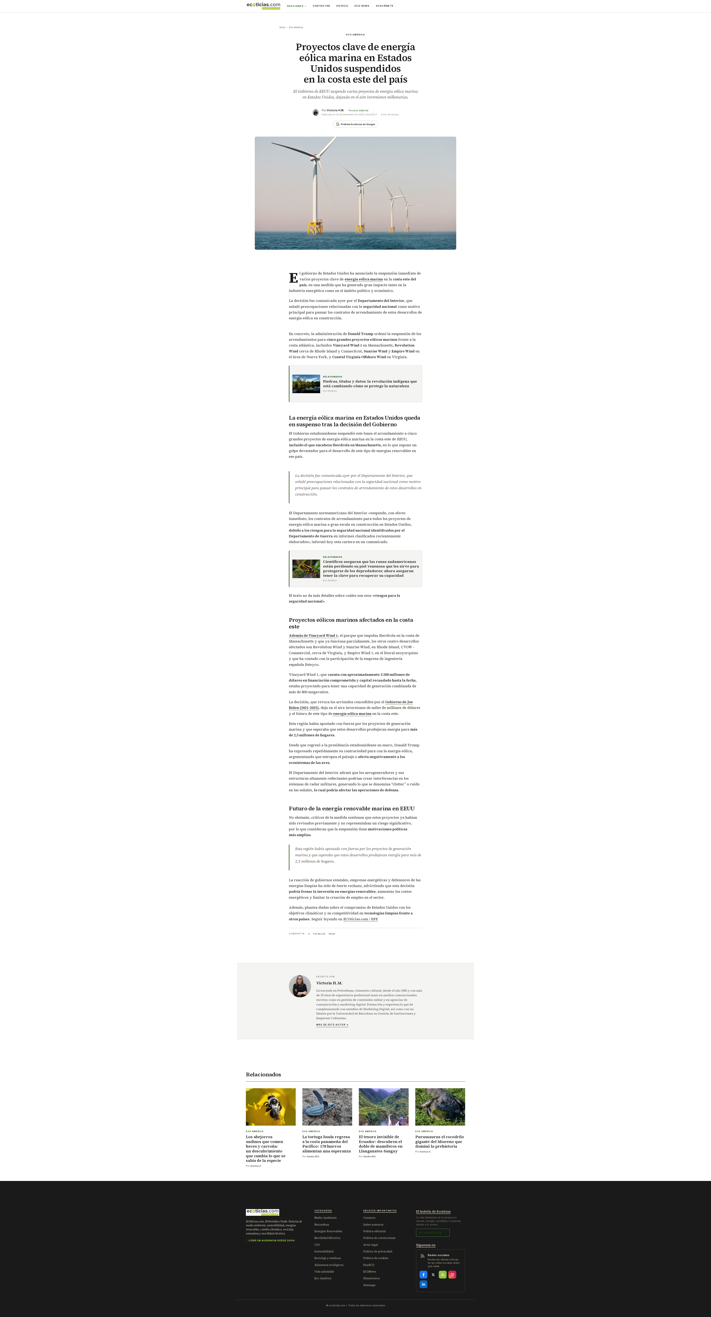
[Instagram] (452, 1274)
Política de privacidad (377, 1251)
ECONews (369, 1272)
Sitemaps (369, 1285)
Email (332, 933)
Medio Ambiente (325, 1218)
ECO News (362, 5)
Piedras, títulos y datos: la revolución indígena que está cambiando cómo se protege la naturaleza (370, 383)
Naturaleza (321, 1224)
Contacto (369, 1218)
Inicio (283, 27)
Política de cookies (375, 1258)
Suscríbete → (433, 1233)
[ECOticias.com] (263, 6)
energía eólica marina (364, 279)
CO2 (317, 1245)
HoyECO (342, 5)
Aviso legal (370, 1245)
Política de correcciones (379, 1238)
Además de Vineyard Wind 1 (313, 635)
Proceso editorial (358, 110)
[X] (433, 1274)
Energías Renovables (328, 1231)
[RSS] (443, 1274)
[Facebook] (423, 1274)
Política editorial (374, 1231)
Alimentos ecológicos (328, 1265)
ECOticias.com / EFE (360, 919)
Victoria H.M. (335, 110)
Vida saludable (324, 1272)
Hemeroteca (371, 1278)
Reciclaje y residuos (327, 1258)
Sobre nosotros (373, 1224)
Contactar (321, 5)
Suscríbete (385, 5)
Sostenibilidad (323, 1251)
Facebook (319, 933)
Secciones (295, 6)
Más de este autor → (332, 1024)
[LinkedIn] (423, 1284)
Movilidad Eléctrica (327, 1238)
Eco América (296, 27)
